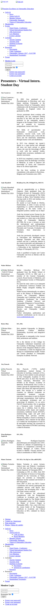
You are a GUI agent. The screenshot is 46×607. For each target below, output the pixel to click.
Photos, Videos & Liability (14, 525)
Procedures (17, 566)
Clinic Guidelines (15, 51)
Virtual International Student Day (20, 30)
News (11, 14)
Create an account (15, 76)
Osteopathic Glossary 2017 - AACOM (22, 53)
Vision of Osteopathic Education (20, 22)
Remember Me (10, 67)
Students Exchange (15, 43)
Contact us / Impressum (13, 521)
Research (12, 45)
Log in (8, 69)
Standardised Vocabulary (17, 55)
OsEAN (8, 12)
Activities (8, 38)
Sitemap (8, 519)
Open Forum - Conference (18, 28)
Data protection (10, 523)
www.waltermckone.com (25, 317)
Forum (7, 57)
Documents (13, 49)
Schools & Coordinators (22, 568)
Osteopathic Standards (16, 20)
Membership (9, 24)
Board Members (19, 536)
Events (7, 26)
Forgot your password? (17, 72)
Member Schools (15, 18)
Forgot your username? (17, 74)
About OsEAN (14, 16)
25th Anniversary (15, 32)
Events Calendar (15, 36)
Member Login (10, 61)
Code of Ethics (19, 534)
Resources (8, 47)
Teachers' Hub (14, 41)
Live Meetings (14, 34)
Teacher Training (15, 40)
